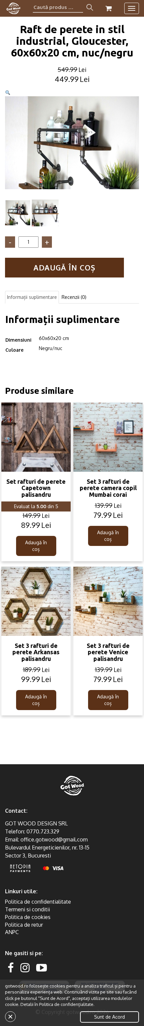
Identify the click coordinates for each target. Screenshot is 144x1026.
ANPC (12, 932)
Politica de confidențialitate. (66, 1004)
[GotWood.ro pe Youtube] (41, 967)
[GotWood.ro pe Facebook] (10, 967)
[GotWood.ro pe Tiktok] (52, 967)
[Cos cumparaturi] (108, 8)
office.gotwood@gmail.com (54, 839)
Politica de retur (24, 924)
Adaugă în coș (64, 267)
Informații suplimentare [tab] (32, 297)
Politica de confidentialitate (38, 901)
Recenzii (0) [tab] (74, 297)
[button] (7, 93)
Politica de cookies (28, 917)
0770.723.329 (42, 831)
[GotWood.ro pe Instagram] (25, 967)
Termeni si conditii (27, 909)
